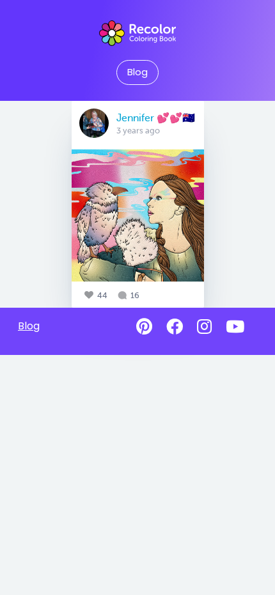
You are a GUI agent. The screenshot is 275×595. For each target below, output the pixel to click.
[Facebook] (174, 326)
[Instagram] (204, 326)
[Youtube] (235, 326)
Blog (137, 72)
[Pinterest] (144, 326)
